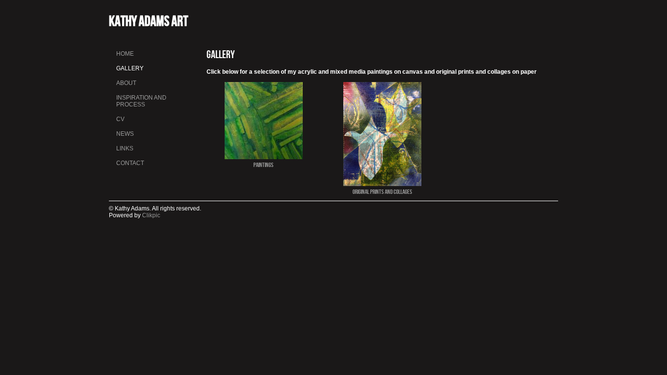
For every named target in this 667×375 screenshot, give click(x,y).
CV (120, 119)
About (126, 83)
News (125, 133)
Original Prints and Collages (382, 191)
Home (125, 53)
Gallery (130, 68)
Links (124, 148)
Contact (130, 163)
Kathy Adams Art (148, 20)
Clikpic (151, 215)
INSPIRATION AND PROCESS (141, 101)
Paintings (263, 164)
